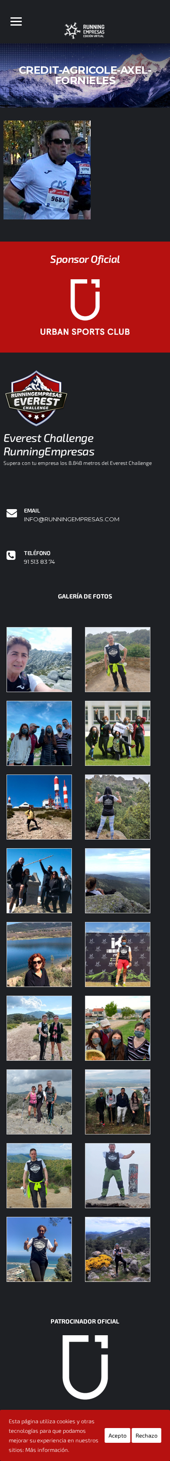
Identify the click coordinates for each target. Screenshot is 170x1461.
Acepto (117, 1435)
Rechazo (146, 1435)
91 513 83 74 (39, 562)
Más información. (47, 1449)
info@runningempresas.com (71, 519)
